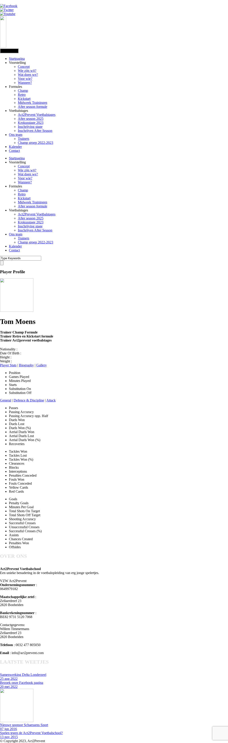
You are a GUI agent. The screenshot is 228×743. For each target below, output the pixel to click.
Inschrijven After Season (35, 131)
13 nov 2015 (9, 737)
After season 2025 (30, 118)
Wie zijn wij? (27, 70)
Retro (22, 94)
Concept (24, 66)
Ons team (15, 135)
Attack (51, 400)
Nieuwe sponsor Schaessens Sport (24, 725)
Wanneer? (25, 82)
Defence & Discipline (29, 400)
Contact (14, 151)
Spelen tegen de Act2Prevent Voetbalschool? (31, 733)
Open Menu (9, 50)
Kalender (15, 147)
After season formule (32, 106)
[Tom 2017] (16, 310)
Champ (23, 90)
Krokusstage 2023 (30, 123)
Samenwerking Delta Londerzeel (23, 675)
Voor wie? (25, 78)
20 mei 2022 (9, 687)
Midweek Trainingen (32, 102)
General (5, 400)
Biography (26, 365)
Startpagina (17, 58)
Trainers (23, 139)
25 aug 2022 (9, 679)
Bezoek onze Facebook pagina (21, 683)
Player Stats (8, 365)
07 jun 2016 (8, 729)
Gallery (41, 365)
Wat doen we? (28, 74)
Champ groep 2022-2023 (35, 143)
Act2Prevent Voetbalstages (36, 114)
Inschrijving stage (30, 127)
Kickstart (24, 98)
